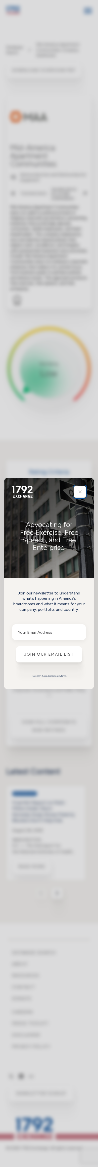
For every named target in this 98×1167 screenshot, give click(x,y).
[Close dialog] (80, 492)
